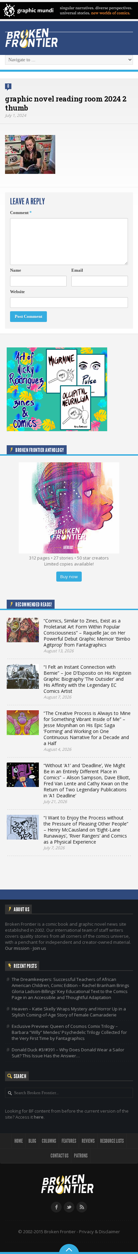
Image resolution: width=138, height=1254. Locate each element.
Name (15, 270)
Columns (49, 1141)
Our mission (17, 948)
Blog (32, 1141)
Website (17, 291)
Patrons (80, 1155)
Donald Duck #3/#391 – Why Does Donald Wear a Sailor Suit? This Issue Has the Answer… (68, 1053)
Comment (21, 212)
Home (18, 1141)
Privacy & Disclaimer (99, 1232)
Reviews (88, 1141)
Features (69, 1141)
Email (77, 270)
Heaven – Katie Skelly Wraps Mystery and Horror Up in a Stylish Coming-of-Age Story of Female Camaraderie (69, 1012)
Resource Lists (112, 1141)
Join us (39, 948)
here (39, 1117)
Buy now (69, 577)
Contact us (59, 1155)
